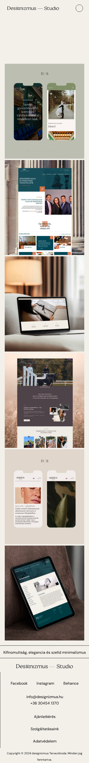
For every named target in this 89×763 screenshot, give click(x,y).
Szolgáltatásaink (45, 728)
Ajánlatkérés (45, 716)
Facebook (19, 683)
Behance (71, 683)
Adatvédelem (44, 741)
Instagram (45, 683)
